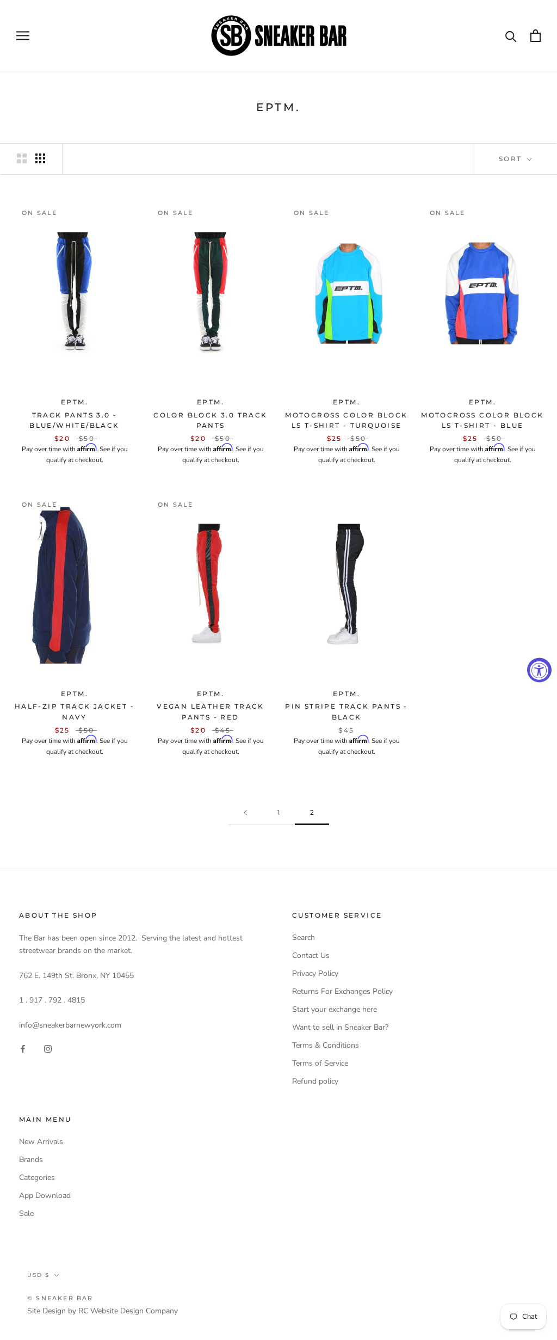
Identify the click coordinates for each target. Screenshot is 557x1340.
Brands (31, 1159)
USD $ (38, 1274)
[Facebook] (23, 1048)
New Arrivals (41, 1141)
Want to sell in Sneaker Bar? (340, 1027)
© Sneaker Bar (60, 1298)
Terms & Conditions (325, 1045)
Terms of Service (320, 1063)
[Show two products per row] (22, 158)
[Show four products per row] (40, 158)
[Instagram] (48, 1048)
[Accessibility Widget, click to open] (539, 670)
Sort (512, 159)
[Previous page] (245, 813)
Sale (26, 1213)
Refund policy (315, 1081)
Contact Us (311, 955)
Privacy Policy (315, 973)
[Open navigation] (22, 35)
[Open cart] (535, 35)
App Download (45, 1195)
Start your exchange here (334, 1009)
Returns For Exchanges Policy (342, 991)
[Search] (511, 35)
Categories (37, 1177)
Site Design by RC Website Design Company (102, 1311)
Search (303, 937)
